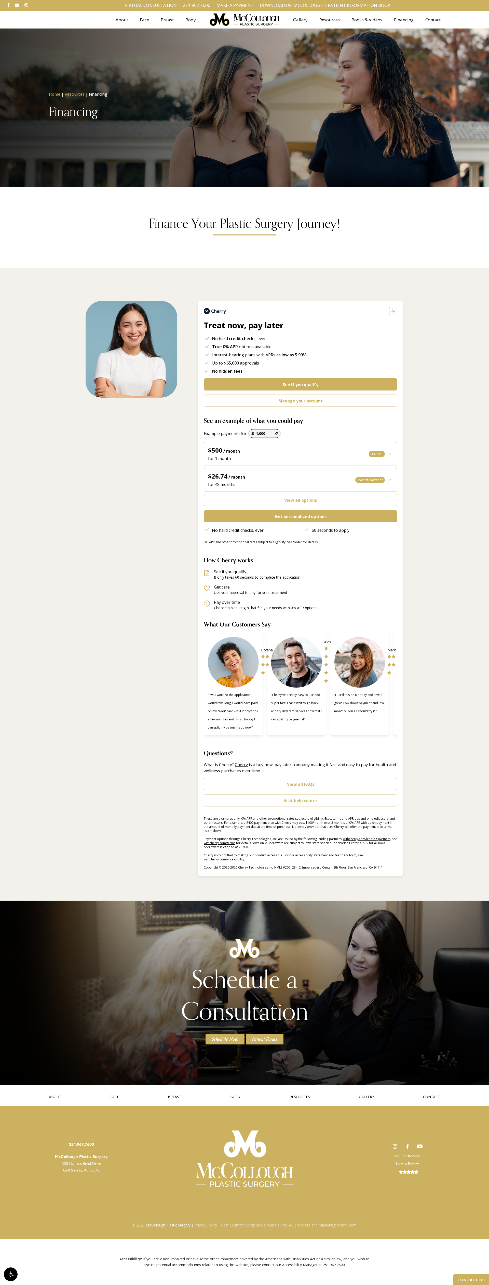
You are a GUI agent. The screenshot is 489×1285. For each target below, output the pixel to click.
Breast (174, 1096)
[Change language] (393, 311)
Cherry (241, 764)
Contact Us (471, 1279)
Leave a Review (407, 1163)
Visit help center (300, 800)
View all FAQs (300, 784)
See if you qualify (300, 384)
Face (114, 1096)
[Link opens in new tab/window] (395, 1146)
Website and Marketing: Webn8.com (327, 1225)
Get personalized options (301, 516)
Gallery (366, 1096)
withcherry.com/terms (219, 843)
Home (54, 94)
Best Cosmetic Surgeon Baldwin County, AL (257, 1225)
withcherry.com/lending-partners (366, 839)
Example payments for (225, 433)
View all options (300, 500)
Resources (75, 94)
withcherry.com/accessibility (224, 859)
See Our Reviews (407, 1155)
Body (235, 1096)
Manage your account (300, 401)
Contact (431, 1096)
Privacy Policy (206, 1225)
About (55, 1096)
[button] (11, 1274)
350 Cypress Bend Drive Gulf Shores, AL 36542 (81, 1163)
